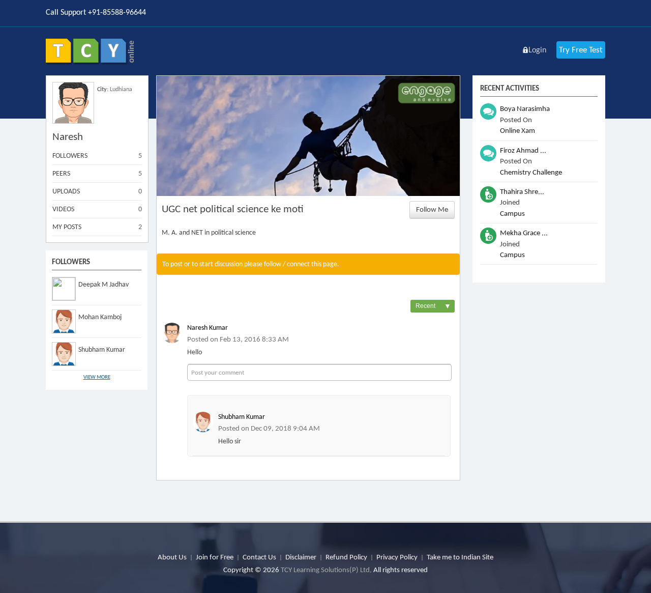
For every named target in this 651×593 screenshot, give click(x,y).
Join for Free (214, 556)
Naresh (67, 136)
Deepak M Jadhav (103, 284)
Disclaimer (300, 556)
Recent (433, 306)
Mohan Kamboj (100, 317)
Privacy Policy (397, 556)
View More (96, 377)
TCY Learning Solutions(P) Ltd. (326, 569)
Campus (512, 213)
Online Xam (517, 130)
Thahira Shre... (522, 191)
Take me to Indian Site (460, 556)
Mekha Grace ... (524, 232)
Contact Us (259, 556)
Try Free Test (581, 49)
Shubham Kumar (101, 349)
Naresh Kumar (207, 327)
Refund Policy (346, 556)
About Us (172, 556)
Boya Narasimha (525, 108)
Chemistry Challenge (531, 172)
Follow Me (432, 209)
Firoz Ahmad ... (523, 150)
